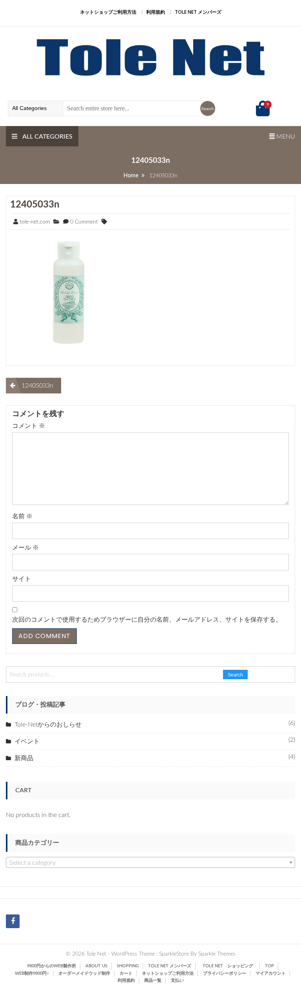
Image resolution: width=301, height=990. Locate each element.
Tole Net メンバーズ (198, 12)
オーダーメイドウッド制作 (84, 973)
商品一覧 (152, 980)
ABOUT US (96, 966)
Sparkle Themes (217, 954)
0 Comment (84, 222)
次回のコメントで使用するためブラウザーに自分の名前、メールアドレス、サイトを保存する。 (147, 620)
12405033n (35, 204)
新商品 (24, 758)
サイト (21, 579)
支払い (177, 980)
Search (235, 675)
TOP (269, 966)
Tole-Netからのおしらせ (48, 724)
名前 (22, 516)
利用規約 (155, 12)
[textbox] (150, 862)
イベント (27, 741)
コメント (28, 426)
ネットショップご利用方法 (108, 12)
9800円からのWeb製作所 (51, 966)
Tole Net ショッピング (230, 966)
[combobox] (150, 862)
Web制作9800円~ (32, 973)
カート (126, 973)
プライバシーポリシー (224, 973)
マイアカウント (271, 973)
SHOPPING (128, 966)
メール (25, 548)
